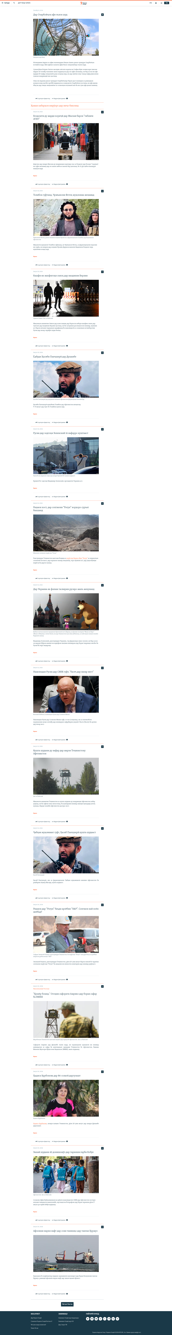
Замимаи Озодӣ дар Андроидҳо (68, 1318)
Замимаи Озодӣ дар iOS (66, 1321)
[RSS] (113, 1318)
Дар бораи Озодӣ (36, 1318)
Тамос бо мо (34, 1328)
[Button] (42, 98)
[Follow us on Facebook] (92, 1318)
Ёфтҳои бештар (67, 1304)
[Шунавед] (161, 3)
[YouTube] (156, 3)
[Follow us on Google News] (87, 1318)
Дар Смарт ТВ (62, 1325)
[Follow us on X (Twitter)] (104, 1318)
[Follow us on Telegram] (109, 1318)
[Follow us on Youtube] (96, 1318)
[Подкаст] (117, 1318)
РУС (151, 3)
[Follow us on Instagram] (100, 1318)
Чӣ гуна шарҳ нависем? (38, 1325)
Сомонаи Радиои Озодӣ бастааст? (41, 1321)
